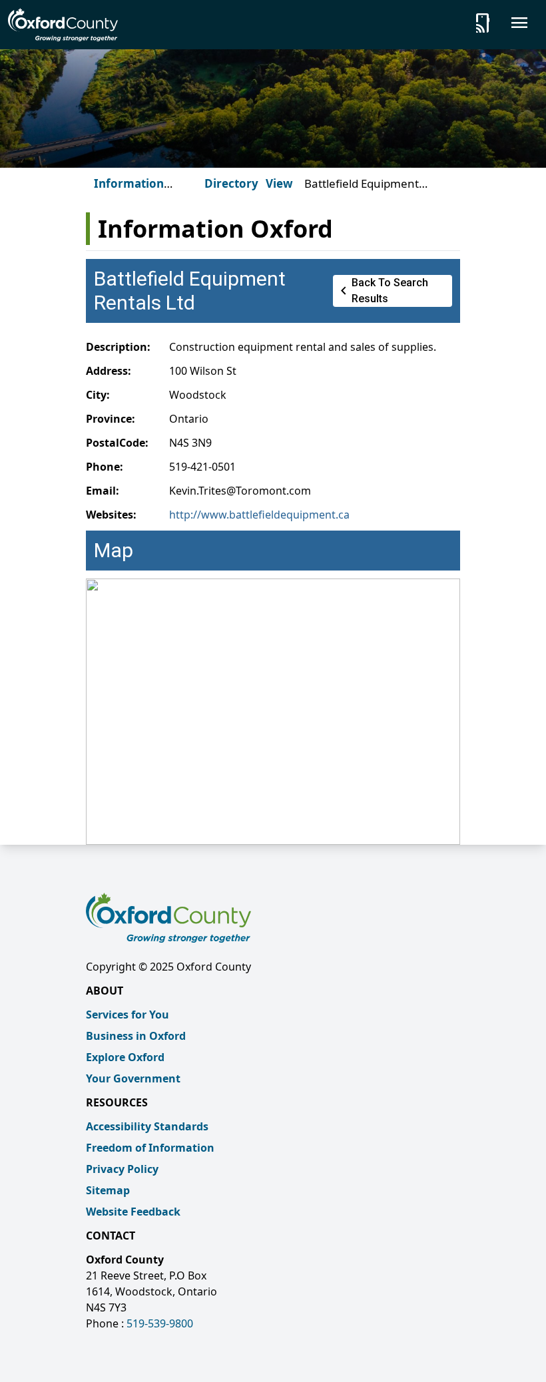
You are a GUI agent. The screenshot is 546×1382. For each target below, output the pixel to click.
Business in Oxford (136, 1036)
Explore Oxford (125, 1057)
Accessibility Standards (147, 1126)
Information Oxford (129, 191)
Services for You (127, 1014)
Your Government (133, 1078)
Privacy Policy (122, 1169)
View (279, 183)
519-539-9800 (160, 1323)
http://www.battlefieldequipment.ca (259, 514)
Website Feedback (133, 1211)
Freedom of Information (150, 1147)
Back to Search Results (382, 290)
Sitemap (108, 1190)
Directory (231, 183)
